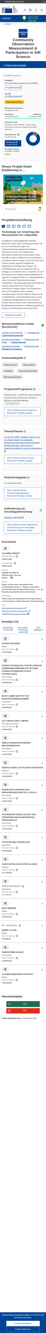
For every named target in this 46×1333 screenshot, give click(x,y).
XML (25, 1004)
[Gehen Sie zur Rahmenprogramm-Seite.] (23, 33)
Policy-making (29, 365)
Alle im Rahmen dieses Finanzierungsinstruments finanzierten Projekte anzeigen (20, 493)
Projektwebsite (12, 88)
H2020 (8, 24)
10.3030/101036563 (12, 96)
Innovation (8, 371)
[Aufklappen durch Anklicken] (42, 639)
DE (3, 226)
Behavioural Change (12, 377)
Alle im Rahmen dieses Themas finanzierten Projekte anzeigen (20, 459)
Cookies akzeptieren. (23, 1323)
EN (9, 226)
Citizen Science (10, 365)
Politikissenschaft (31, 340)
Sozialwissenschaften (11, 340)
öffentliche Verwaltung (12, 349)
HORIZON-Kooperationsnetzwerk (17, 614)
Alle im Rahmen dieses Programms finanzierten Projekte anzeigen (22, 411)
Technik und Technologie (12, 333)
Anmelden (24, 10)
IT (24, 226)
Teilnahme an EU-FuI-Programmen (18, 611)
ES (14, 226)
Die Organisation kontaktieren (16, 608)
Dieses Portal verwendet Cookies (16, 1315)
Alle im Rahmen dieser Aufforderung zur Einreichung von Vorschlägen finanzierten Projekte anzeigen (22, 527)
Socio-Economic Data (28, 371)
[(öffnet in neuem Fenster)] (10, 9)
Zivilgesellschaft (18, 342)
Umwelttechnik (33, 333)
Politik (4, 342)
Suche (36, 10)
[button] (30, 10)
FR (19, 226)
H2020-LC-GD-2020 (13, 518)
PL (29, 226)
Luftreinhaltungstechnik (12, 336)
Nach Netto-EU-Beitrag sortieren (23, 630)
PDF (25, 1011)
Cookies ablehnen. (23, 1329)
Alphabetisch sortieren (7, 629)
